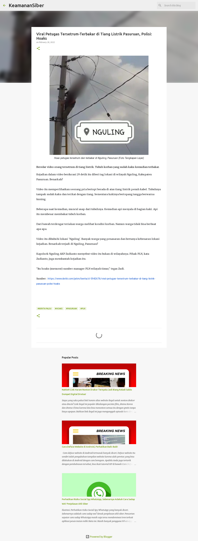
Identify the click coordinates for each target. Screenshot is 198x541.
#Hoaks (58, 309)
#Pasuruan (71, 309)
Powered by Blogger (100, 536)
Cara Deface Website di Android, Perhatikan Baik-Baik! (90, 447)
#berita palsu (44, 309)
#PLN (82, 309)
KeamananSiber (26, 5)
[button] (38, 49)
